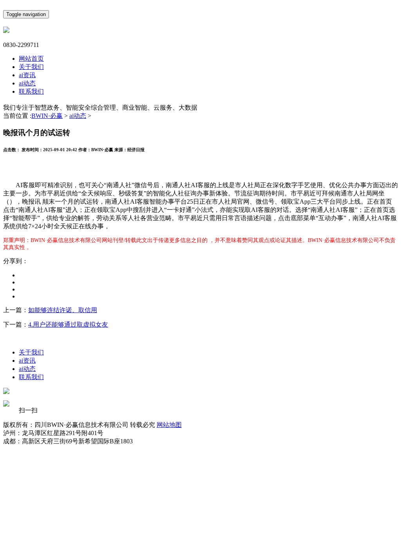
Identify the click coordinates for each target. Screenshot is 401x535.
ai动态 (27, 83)
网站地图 (169, 424)
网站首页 (31, 58)
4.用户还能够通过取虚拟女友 (68, 324)
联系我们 (31, 91)
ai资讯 (27, 75)
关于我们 (31, 66)
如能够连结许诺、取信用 (62, 310)
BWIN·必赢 (47, 115)
